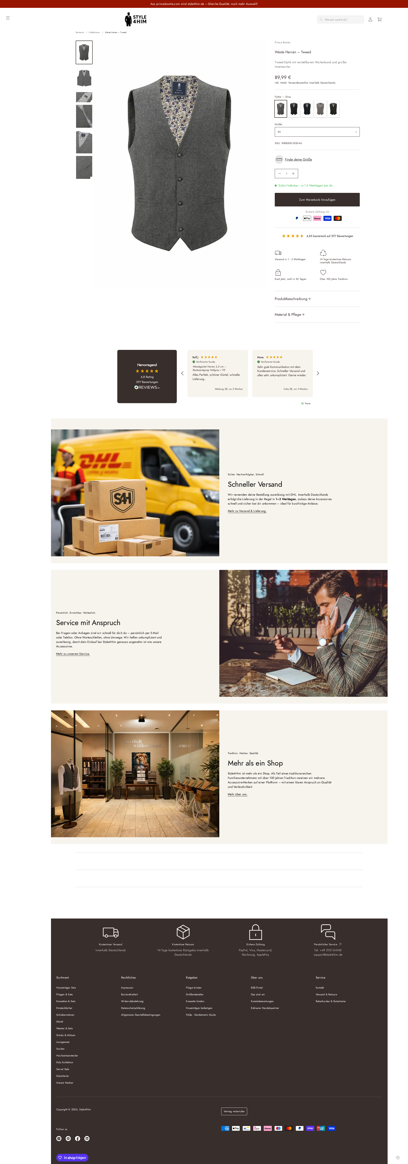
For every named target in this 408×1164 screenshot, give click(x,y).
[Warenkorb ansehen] (379, 19)
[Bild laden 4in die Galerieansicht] (84, 116)
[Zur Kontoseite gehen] (370, 19)
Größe (278, 124)
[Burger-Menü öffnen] (7, 17)
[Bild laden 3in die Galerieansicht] (84, 97)
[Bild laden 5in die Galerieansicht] (84, 142)
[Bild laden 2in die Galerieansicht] (84, 78)
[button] (379, 19)
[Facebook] (77, 1138)
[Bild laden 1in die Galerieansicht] (84, 52)
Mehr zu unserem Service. (73, 654)
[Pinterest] (68, 1138)
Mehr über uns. (238, 794)
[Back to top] (397, 1157)
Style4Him (85, 1109)
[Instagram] (59, 1138)
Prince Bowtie (282, 42)
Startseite (80, 32)
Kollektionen (94, 32)
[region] (250, 373)
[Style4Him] (136, 19)
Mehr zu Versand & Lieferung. (247, 511)
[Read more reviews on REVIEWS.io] (147, 387)
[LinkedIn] (87, 1138)
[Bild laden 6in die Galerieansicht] (84, 167)
